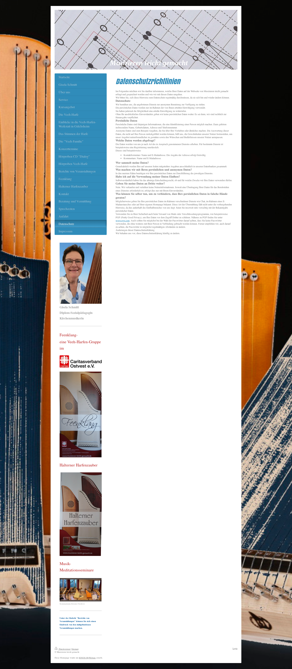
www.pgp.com (123, 220)
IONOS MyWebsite (87, 657)
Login (235, 648)
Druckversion (64, 649)
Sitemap (75, 649)
